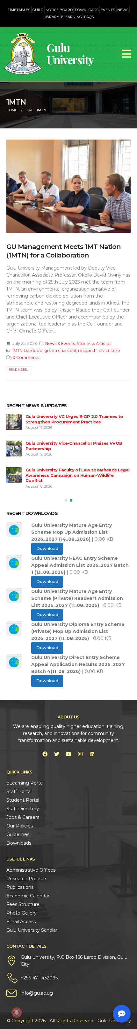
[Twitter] (57, 754)
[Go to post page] (14, 422)
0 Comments (25, 357)
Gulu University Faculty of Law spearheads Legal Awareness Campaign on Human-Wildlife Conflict (77, 475)
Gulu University (70, 53)
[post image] (68, 186)
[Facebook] (45, 754)
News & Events (60, 343)
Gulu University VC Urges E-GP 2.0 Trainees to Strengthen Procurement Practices (74, 419)
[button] (65, 500)
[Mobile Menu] (126, 53)
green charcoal (60, 350)
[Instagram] (80, 754)
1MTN (17, 350)
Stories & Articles (94, 343)
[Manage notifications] (16, 1012)
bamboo (33, 350)
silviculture (109, 350)
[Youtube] (68, 754)
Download (47, 548)
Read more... (19, 369)
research (87, 350)
